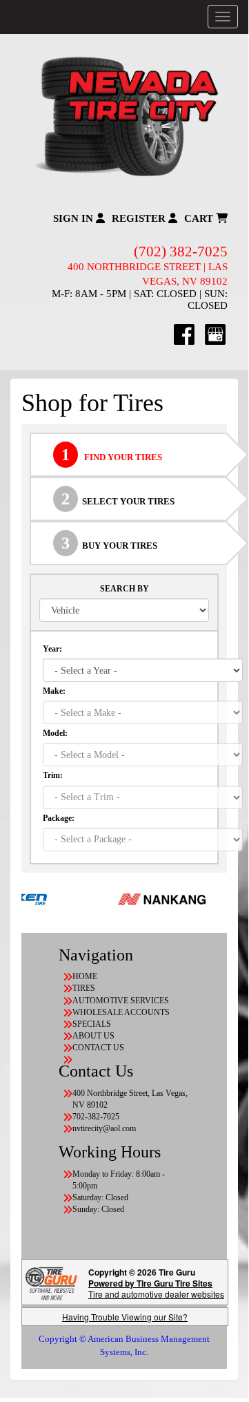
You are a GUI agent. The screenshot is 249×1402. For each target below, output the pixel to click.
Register (140, 218)
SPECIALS (91, 1024)
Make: (54, 691)
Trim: (53, 775)
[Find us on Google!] (215, 334)
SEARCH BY (124, 589)
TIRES (83, 988)
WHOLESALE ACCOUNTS (121, 1012)
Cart (200, 218)
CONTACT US (98, 1047)
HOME (84, 976)
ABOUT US (93, 1036)
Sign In (74, 218)
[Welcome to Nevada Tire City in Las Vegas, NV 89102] (124, 117)
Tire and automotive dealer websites (156, 1288)
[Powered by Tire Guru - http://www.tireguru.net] (51, 1282)
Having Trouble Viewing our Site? (125, 1317)
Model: (55, 733)
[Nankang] (151, 898)
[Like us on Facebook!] (184, 334)
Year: (52, 649)
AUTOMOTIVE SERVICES (120, 1000)
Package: (58, 818)
